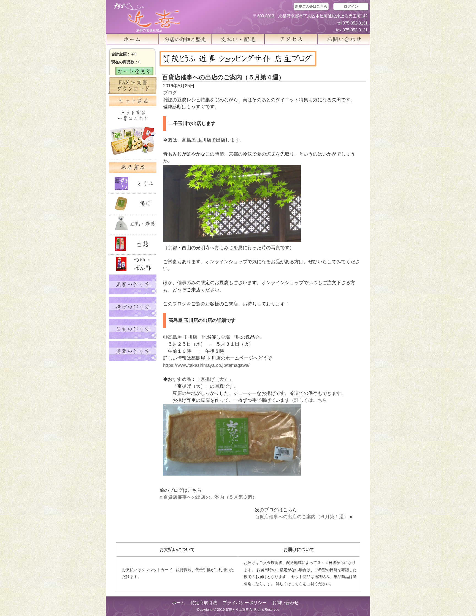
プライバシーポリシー (245, 602)
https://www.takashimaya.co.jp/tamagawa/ (206, 365)
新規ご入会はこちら (311, 6)
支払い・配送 (238, 39)
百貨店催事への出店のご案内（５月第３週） (210, 497)
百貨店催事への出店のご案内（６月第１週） (301, 516)
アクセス (290, 39)
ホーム (132, 39)
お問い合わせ (285, 602)
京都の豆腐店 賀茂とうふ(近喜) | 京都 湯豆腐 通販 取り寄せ (147, 15)
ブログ (170, 92)
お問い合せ (343, 39)
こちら (297, 584)
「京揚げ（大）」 (214, 379)
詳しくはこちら (310, 400)
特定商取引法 (204, 602)
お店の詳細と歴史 (185, 39)
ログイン (351, 6)
